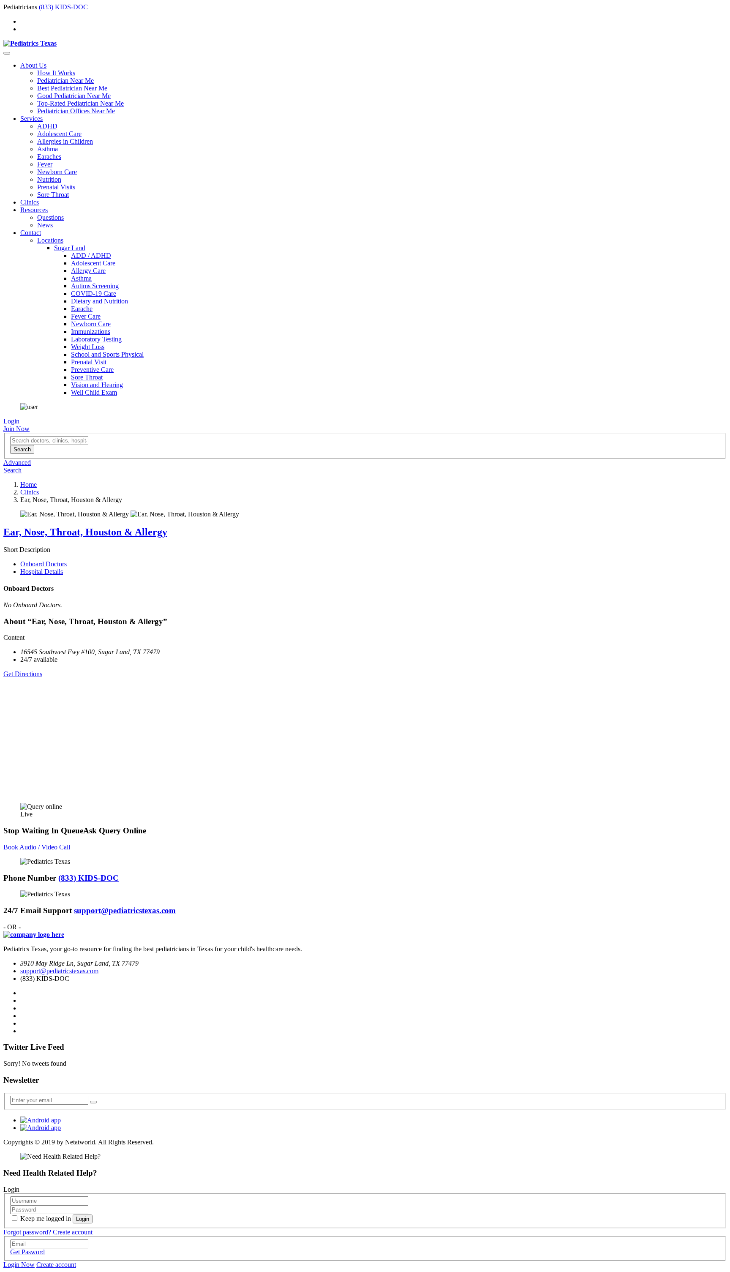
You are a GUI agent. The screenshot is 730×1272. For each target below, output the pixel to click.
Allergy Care (88, 270)
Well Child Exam (94, 392)
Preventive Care (92, 369)
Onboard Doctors (43, 564)
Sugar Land (69, 247)
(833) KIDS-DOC (63, 7)
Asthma (47, 149)
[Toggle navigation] (6, 53)
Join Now (16, 428)
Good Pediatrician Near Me (74, 95)
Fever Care (86, 316)
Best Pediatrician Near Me (72, 88)
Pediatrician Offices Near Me (76, 111)
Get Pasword (27, 1252)
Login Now (19, 1264)
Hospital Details (41, 571)
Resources (34, 209)
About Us (33, 65)
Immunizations (90, 331)
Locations (50, 240)
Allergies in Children (65, 141)
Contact (30, 232)
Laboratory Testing (96, 339)
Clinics (29, 202)
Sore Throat (53, 194)
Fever (44, 164)
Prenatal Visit (88, 362)
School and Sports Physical (107, 354)
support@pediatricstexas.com (125, 910)
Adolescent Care (59, 133)
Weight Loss (87, 346)
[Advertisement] (256, 737)
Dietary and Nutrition (99, 301)
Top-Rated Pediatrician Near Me (80, 103)
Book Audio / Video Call (36, 847)
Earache (82, 308)
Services (31, 118)
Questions (50, 217)
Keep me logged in (45, 1218)
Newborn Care (57, 171)
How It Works (56, 72)
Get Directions (22, 673)
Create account (73, 1232)
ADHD (47, 126)
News (45, 225)
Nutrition (49, 179)
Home (28, 484)
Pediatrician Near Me (65, 80)
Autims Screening (95, 285)
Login (11, 421)
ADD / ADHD (91, 255)
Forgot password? (27, 1232)
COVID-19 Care (93, 293)
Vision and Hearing (97, 384)
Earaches (49, 156)
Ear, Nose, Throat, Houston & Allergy (85, 532)
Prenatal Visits (56, 187)
